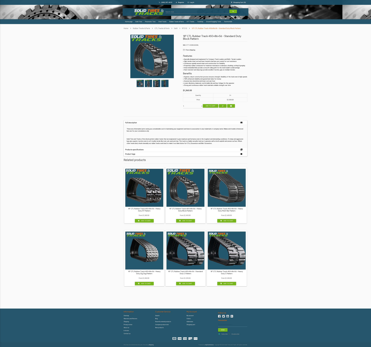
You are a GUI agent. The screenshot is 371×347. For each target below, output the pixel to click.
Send (223, 330)
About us (126, 327)
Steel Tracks (162, 22)
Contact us (127, 333)
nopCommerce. (209, 345)
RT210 (184, 28)
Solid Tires (138, 22)
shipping (151, 345)
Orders (189, 318)
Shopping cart (191, 324)
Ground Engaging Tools (213, 22)
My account (190, 315)
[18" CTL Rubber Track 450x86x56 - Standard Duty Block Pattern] (152, 78)
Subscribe (224, 334)
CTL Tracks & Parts (162, 28)
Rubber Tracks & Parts (176, 22)
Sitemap (126, 315)
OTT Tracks (190, 22)
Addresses (190, 321)
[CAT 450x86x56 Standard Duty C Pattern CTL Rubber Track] (185, 251)
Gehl (175, 28)
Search (157, 315)
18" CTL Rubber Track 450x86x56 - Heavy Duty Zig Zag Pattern (144, 272)
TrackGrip (200, 22)
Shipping (126, 321)
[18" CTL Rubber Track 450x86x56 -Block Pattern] (185, 188)
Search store (170, 12)
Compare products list (162, 324)
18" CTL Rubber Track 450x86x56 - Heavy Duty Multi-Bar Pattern (227, 210)
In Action (126, 330)
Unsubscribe (235, 334)
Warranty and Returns (130, 318)
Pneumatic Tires (150, 22)
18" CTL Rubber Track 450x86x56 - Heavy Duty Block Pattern (185, 210)
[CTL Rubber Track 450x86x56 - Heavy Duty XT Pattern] (144, 188)
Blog (156, 318)
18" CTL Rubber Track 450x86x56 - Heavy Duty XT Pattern (144, 210)
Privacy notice (128, 324)
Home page (128, 22)
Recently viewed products (163, 321)
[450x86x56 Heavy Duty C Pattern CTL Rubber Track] (227, 251)
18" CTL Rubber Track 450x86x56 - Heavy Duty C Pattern (227, 272)
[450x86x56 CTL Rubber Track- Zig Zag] (144, 251)
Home (126, 28)
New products (159, 327)
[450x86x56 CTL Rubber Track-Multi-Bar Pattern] (227, 188)
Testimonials (228, 22)
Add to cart (210, 106)
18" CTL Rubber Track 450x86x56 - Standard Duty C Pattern (185, 272)
